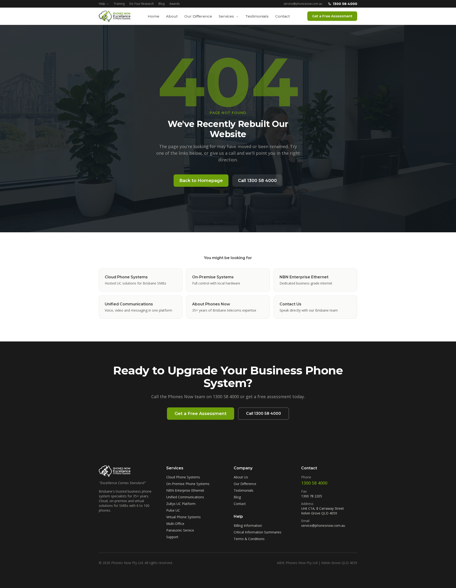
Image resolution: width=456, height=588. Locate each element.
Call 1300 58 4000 (257, 180)
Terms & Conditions (249, 539)
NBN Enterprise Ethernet (185, 490)
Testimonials (257, 16)
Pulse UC (173, 510)
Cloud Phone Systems (183, 477)
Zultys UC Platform (180, 503)
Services (227, 16)
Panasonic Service (180, 530)
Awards (174, 4)
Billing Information (248, 525)
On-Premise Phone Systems (187, 483)
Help (102, 4)
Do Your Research (141, 4)
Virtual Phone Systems (183, 517)
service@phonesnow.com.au (303, 4)
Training (119, 4)
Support (172, 537)
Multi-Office (175, 523)
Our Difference (198, 16)
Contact (282, 16)
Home (153, 16)
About (172, 16)
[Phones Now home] (114, 16)
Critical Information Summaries (257, 532)
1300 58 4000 (345, 4)
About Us (241, 477)
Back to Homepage (201, 180)
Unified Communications (185, 497)
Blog (161, 4)
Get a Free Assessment (332, 16)
